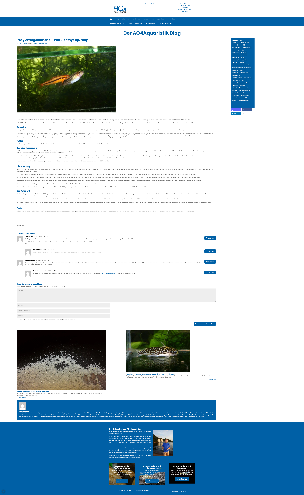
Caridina (243, 52)
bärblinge (235, 52)
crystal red (235, 57)
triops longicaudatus (238, 92)
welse (244, 98)
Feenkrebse (236, 60)
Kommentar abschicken (204, 324)
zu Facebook (152, 481)
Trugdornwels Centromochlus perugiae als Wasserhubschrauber (150, 374)
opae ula (235, 82)
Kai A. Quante (23, 43)
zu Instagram (182, 479)
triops (234, 90)
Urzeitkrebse (137, 19)
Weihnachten (236, 98)
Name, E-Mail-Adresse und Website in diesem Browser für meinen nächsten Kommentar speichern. (47, 320)
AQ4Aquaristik (244, 42)
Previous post (22, 397)
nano (244, 80)
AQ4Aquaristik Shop (166, 23)
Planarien (235, 85)
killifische (235, 70)
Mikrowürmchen (202, 199)
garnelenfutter (236, 65)
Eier (242, 57)
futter (243, 60)
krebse (242, 70)
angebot (235, 42)
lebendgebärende (237, 77)
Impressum (156, 4)
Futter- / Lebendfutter (117, 23)
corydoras (243, 55)
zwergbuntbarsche (243, 100)
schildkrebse (236, 87)
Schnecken (171, 19)
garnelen (242, 62)
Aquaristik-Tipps (150, 23)
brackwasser (247, 47)
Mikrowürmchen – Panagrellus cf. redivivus (33, 392)
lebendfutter (236, 75)
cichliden (235, 55)
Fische (146, 19)
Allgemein (125, 19)
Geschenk (246, 65)
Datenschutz (148, 4)
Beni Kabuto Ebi (236, 47)
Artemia (191, 199)
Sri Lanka (245, 87)
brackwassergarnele (238, 50)
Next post (212, 379)
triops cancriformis (244, 90)
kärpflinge (235, 72)
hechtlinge (247, 67)
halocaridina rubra (237, 67)
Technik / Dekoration (135, 23)
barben (242, 45)
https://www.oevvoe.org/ (109, 273)
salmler (242, 85)
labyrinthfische (245, 72)
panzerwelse (244, 82)
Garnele (235, 62)
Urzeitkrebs (235, 95)
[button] (177, 23)
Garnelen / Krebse (158, 19)
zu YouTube (122, 481)
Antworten (210, 238)
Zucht (234, 100)
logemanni (248, 77)
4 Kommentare (42, 43)
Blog (117, 19)
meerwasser (236, 80)
